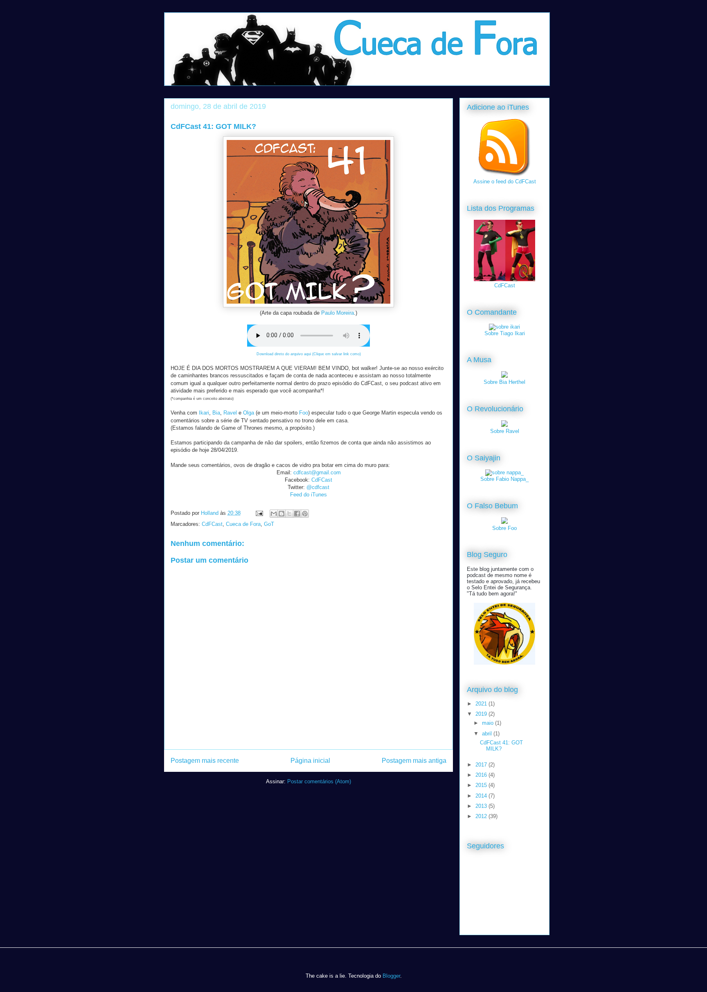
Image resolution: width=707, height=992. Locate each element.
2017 (482, 765)
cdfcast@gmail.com (317, 472)
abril (487, 733)
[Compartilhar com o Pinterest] (305, 514)
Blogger (391, 976)
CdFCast (321, 480)
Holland (210, 513)
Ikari (204, 413)
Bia (216, 413)
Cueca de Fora (243, 524)
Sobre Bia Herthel (504, 382)
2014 (482, 796)
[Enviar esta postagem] (259, 513)
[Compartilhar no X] (289, 514)
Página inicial (310, 760)
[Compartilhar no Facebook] (297, 514)
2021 (482, 704)
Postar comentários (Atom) (319, 781)
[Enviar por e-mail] (274, 514)
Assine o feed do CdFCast (504, 181)
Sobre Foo (504, 528)
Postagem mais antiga (414, 760)
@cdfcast (317, 487)
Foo (303, 413)
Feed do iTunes (308, 494)
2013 (482, 806)
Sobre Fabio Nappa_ (504, 479)
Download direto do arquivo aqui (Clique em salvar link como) (309, 354)
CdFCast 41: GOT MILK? (501, 745)
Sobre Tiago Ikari (504, 333)
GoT (269, 524)
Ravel (230, 413)
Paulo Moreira (337, 313)
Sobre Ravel (504, 431)
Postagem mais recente (205, 760)
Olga (248, 413)
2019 (482, 714)
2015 (482, 785)
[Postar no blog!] (281, 514)
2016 (482, 775)
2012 (482, 816)
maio (488, 723)
